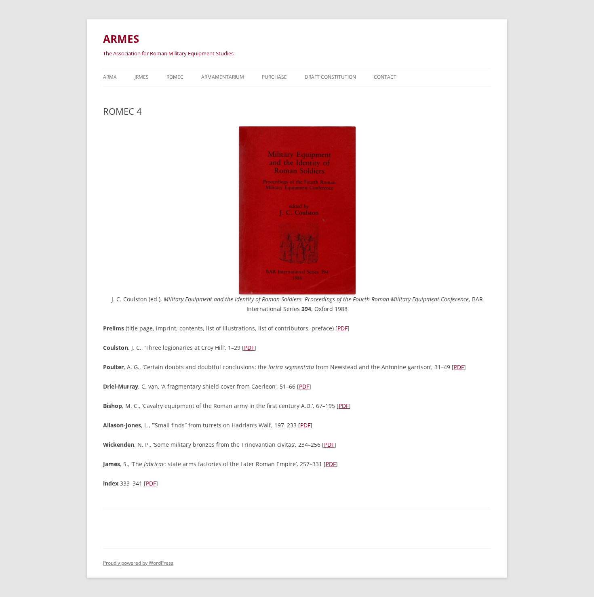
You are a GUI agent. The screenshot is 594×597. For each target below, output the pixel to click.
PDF (342, 328)
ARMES (121, 39)
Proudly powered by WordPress (138, 562)
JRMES (142, 77)
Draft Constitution (330, 77)
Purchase (274, 77)
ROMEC (174, 77)
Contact (385, 77)
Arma (110, 77)
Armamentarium (222, 77)
